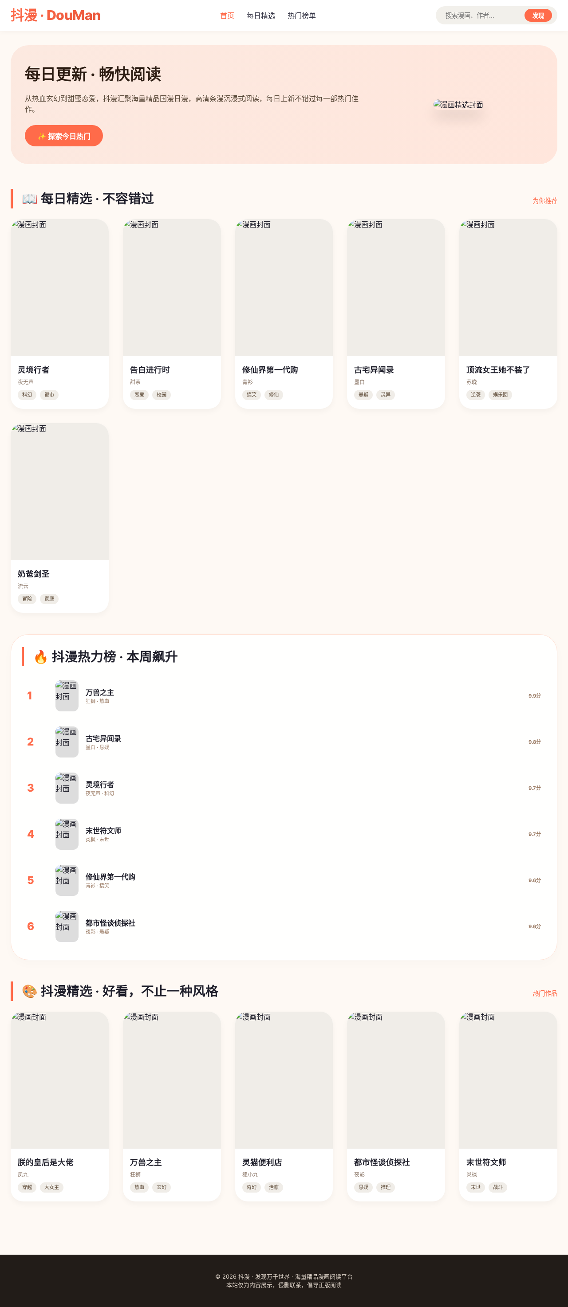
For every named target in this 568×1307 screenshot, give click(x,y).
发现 (538, 15)
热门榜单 (302, 15)
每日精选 (261, 15)
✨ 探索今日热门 (64, 136)
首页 (227, 15)
